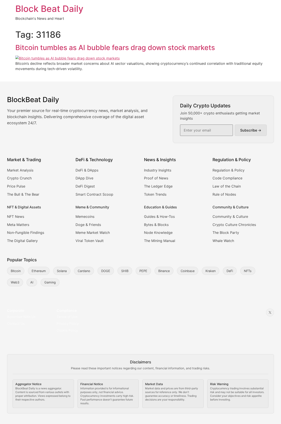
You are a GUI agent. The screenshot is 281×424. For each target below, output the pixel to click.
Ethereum (39, 271)
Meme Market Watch (93, 232)
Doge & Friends (88, 224)
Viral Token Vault (90, 240)
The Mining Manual (159, 240)
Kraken (210, 271)
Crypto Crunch (19, 178)
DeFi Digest (85, 186)
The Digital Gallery (22, 240)
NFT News (15, 216)
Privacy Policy (68, 323)
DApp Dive (84, 178)
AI (31, 282)
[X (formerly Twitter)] (270, 312)
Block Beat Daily (49, 8)
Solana (62, 271)
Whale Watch (223, 240)
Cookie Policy (67, 330)
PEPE (143, 271)
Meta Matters (18, 224)
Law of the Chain (227, 186)
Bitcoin (16, 271)
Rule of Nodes (224, 194)
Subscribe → (250, 130)
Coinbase (188, 271)
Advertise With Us (21, 317)
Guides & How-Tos (159, 216)
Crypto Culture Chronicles (234, 224)
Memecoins (85, 216)
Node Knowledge (158, 232)
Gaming (50, 282)
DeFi (230, 271)
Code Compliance (227, 178)
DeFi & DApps (87, 170)
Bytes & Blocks (156, 224)
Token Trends (155, 194)
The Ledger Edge (158, 186)
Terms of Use (67, 317)
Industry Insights (157, 170)
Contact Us (16, 323)
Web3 (15, 282)
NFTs (248, 271)
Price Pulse (16, 186)
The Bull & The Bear (23, 194)
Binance (164, 271)
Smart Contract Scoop (94, 194)
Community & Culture (230, 216)
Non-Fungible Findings (25, 232)
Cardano (84, 271)
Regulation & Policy (229, 170)
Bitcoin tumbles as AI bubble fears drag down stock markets (115, 47)
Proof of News (156, 178)
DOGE (105, 271)
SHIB (124, 271)
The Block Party (226, 232)
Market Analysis (20, 170)
